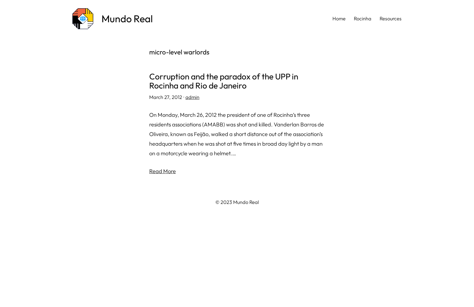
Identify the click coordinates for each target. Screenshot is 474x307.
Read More (162, 171)
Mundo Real (127, 18)
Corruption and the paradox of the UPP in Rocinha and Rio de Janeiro (223, 81)
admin (192, 97)
